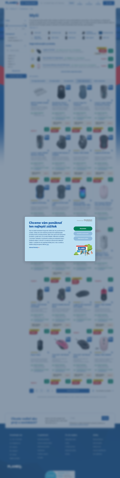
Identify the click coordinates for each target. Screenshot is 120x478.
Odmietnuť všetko (83, 238)
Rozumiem (83, 228)
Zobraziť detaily (34, 247)
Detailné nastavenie (82, 233)
